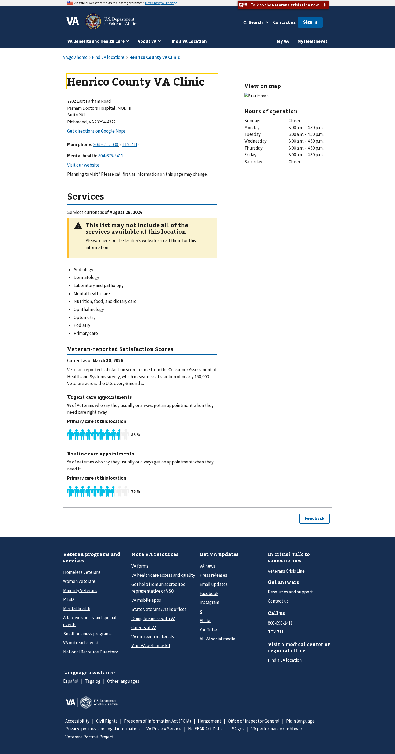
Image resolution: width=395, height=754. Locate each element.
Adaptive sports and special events (89, 621)
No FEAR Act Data (205, 729)
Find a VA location (285, 660)
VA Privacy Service (163, 729)
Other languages (123, 681)
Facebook (209, 593)
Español (70, 681)
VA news (207, 566)
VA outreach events (81, 643)
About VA (147, 41)
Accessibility (77, 721)
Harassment (209, 721)
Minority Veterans (80, 590)
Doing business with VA (153, 618)
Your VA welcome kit (150, 646)
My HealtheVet (312, 41)
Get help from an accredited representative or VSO (158, 587)
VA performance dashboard (277, 729)
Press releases (213, 575)
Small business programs (87, 634)
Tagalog (92, 681)
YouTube (208, 630)
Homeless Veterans (81, 572)
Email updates (214, 584)
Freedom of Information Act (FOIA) (157, 721)
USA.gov (236, 729)
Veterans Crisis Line (286, 571)
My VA (283, 41)
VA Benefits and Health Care (96, 41)
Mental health (76, 608)
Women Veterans (79, 581)
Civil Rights (106, 721)
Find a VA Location (188, 41)
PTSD (68, 599)
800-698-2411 (280, 623)
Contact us (284, 22)
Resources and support (290, 592)
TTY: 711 (275, 632)
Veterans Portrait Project (89, 737)
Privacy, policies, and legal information (102, 729)
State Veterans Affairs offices (158, 609)
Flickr (205, 621)
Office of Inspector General (253, 721)
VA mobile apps (146, 600)
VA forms (139, 566)
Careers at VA (143, 628)
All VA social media (217, 639)
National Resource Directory (90, 652)
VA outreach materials (152, 637)
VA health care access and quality (163, 575)
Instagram (209, 602)
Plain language (300, 721)
